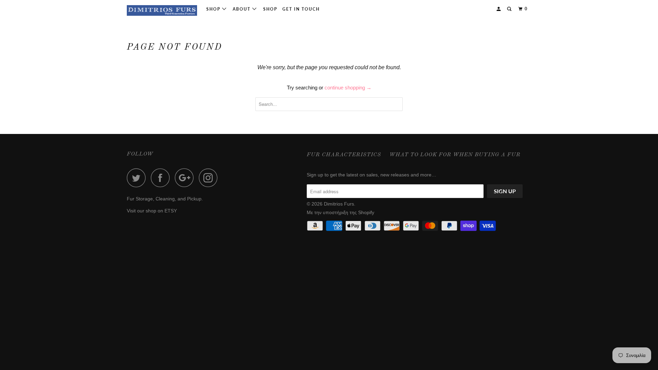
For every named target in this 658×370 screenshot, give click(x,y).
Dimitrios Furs (339, 204)
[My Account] (499, 9)
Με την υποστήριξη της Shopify (340, 212)
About (242, 9)
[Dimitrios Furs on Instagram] (210, 177)
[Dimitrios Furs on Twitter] (138, 177)
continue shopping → (348, 87)
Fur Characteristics (344, 155)
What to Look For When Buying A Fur (455, 155)
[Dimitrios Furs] (162, 10)
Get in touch (301, 9)
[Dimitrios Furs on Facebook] (162, 177)
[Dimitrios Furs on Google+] (186, 177)
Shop (214, 9)
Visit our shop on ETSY (152, 210)
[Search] (510, 9)
